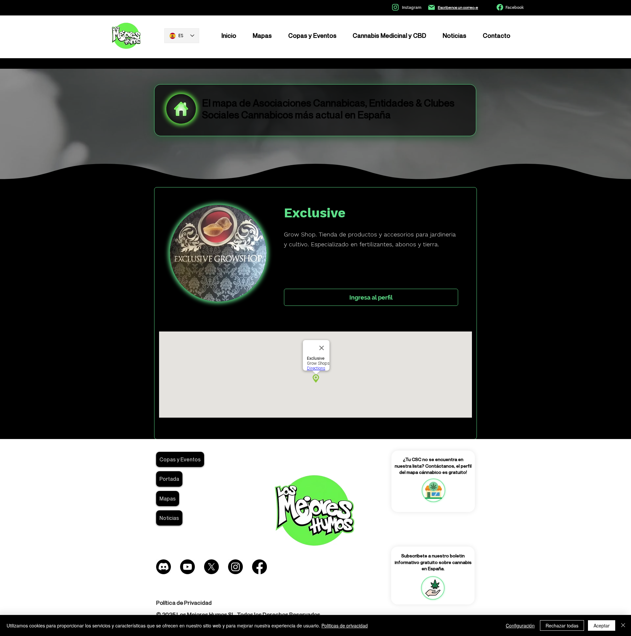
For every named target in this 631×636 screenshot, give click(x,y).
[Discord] (163, 566)
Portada (169, 479)
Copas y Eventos (180, 459)
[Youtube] (187, 566)
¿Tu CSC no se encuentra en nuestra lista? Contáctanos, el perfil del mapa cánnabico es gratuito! (433, 465)
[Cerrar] (623, 625)
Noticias (169, 518)
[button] (432, 588)
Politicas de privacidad (344, 625)
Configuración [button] (520, 625)
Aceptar (602, 625)
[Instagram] (235, 566)
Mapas (167, 498)
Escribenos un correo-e (458, 7)
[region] (433, 490)
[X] (211, 566)
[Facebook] (259, 566)
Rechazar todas (562, 625)
